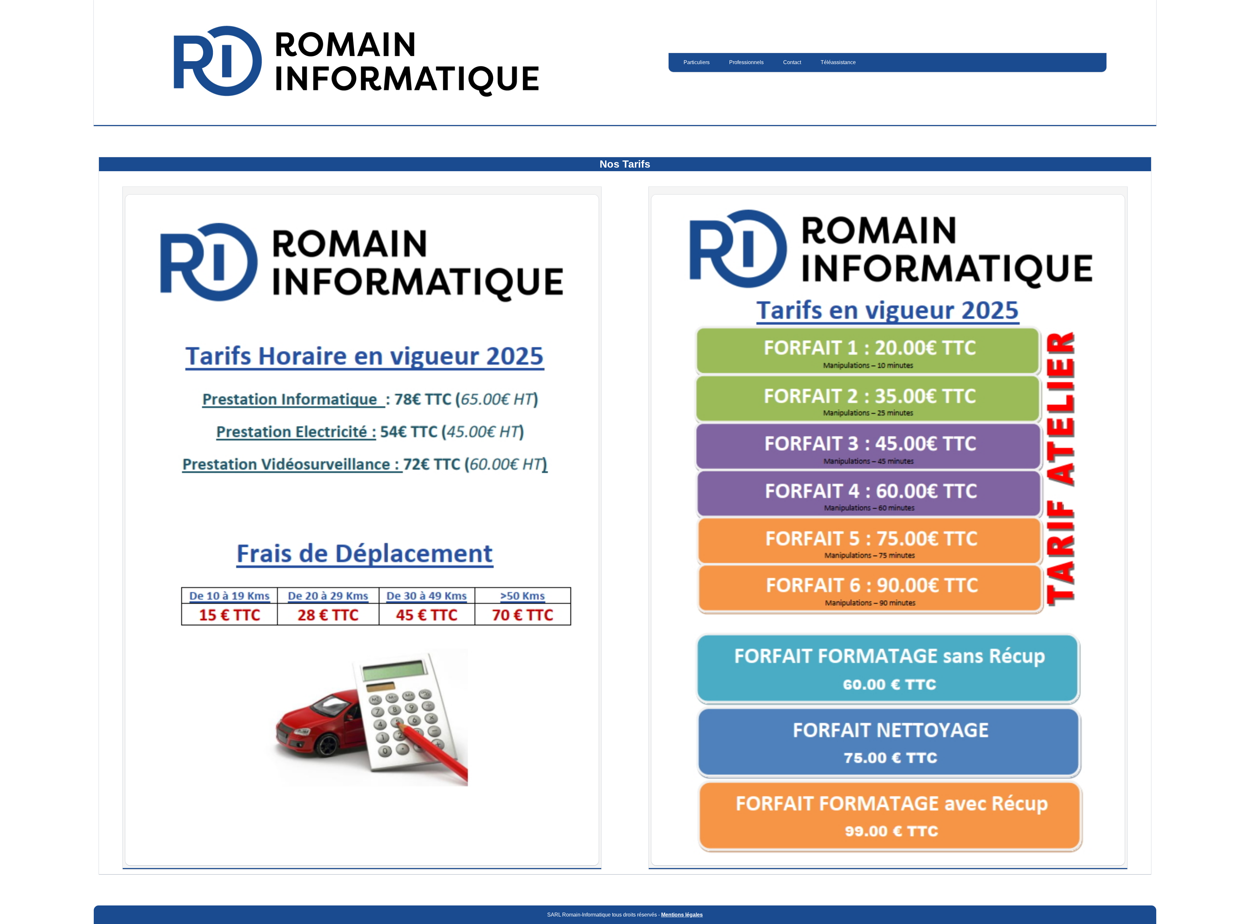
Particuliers (697, 62)
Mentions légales (682, 914)
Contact (792, 62)
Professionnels (746, 62)
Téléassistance (838, 62)
